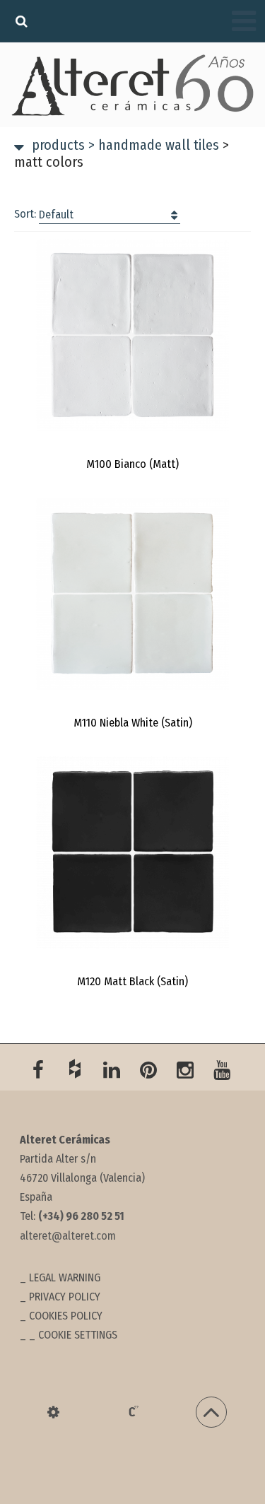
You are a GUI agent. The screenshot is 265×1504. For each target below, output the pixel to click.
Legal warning (64, 1277)
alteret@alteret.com (68, 1235)
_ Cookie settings (73, 1334)
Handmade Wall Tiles (153, 144)
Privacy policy (64, 1296)
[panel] (53, 1412)
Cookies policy (65, 1315)
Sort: (43, 214)
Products (58, 144)
